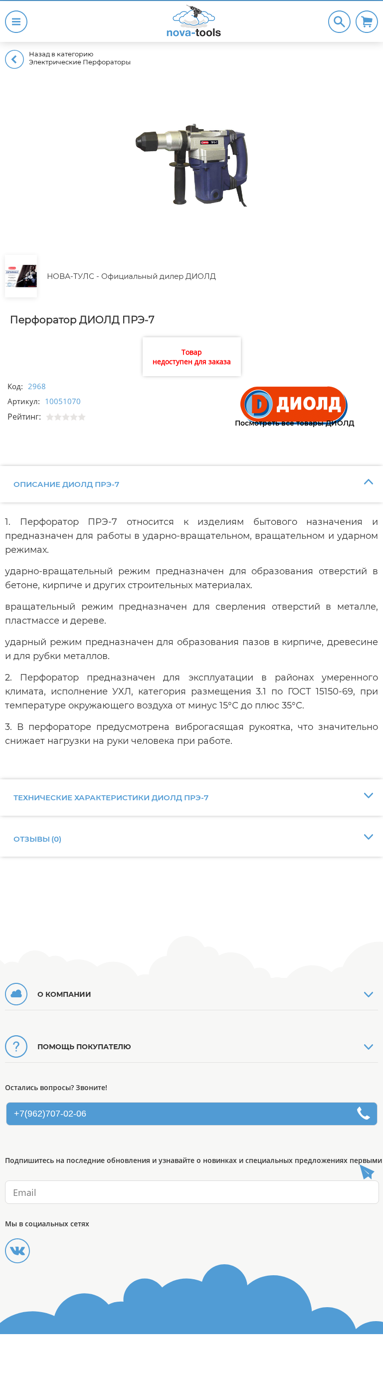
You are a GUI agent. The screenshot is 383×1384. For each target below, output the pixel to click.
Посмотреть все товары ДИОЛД (294, 423)
